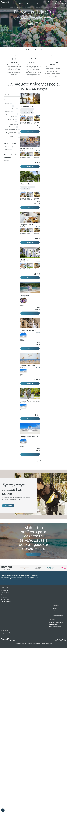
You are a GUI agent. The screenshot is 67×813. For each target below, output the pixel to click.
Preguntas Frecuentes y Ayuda (56, 622)
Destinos (46, 7)
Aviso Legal (17, 643)
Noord (10, 106)
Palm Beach (13, 108)
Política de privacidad (26, 643)
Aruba (8, 103)
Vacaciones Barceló (5, 595)
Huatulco (13, 116)
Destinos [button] (7, 100)
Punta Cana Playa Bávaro (13, 133)
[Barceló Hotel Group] (5, 2)
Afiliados (55, 608)
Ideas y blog (28, 7)
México (9, 111)
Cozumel (13, 121)
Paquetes (55, 7)
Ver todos (38, 115)
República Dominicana (12, 129)
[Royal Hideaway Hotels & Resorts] (23, 568)
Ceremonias (37, 7)
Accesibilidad (49, 643)
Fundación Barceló (5, 592)
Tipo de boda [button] (8, 157)
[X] (60, 640)
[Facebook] (55, 640)
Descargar (5, 633)
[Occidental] (51, 568)
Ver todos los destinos (33, 554)
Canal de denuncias (6, 601)
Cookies (34, 643)
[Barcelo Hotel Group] (5, 639)
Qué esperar (10, 7)
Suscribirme (6, 579)
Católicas (9, 146)
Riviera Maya (14, 124)
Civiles (9, 149)
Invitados (19, 7)
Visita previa (63, 7)
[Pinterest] (65, 640)
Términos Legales (41, 643)
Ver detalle (30, 131)
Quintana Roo (12, 119)
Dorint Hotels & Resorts (58, 613)
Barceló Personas (5, 599)
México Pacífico (13, 114)
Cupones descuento (58, 615)
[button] (60, 1)
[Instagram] (57, 640)
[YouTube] (62, 640)
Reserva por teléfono (54, 624)
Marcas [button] (6, 160)
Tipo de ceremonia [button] (10, 143)
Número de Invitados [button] (10, 155)
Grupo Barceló (4, 590)
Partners (55, 610)
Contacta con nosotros (55, 626)
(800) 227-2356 (53, 1)
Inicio (2, 7)
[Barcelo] (38, 568)
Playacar (14, 127)
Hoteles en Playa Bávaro (14, 137)
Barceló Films (4, 597)
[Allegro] (63, 568)
